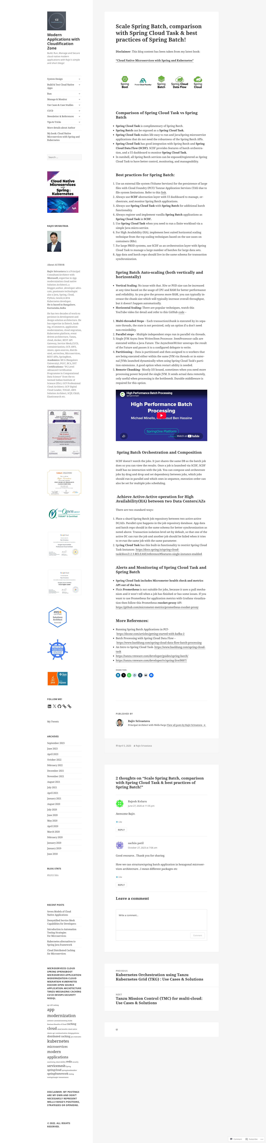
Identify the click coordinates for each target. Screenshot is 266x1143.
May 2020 (52, 820)
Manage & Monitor (57, 99)
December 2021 (55, 770)
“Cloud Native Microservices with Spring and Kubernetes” (155, 60)
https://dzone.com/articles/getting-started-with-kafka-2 (151, 634)
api (48, 1005)
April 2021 (52, 792)
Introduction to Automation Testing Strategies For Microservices (61, 932)
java (72, 1037)
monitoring (51, 1062)
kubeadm (77, 1037)
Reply (121, 829)
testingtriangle (52, 1077)
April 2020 (52, 826)
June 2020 (52, 815)
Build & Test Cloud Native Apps (60, 86)
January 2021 (54, 798)
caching (71, 1024)
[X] (54, 706)
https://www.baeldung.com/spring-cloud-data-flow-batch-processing (159, 642)
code (181, 312)
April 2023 (52, 754)
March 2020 (53, 831)
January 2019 (54, 848)
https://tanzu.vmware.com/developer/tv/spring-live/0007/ (151, 660)
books (70, 1021)
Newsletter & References (60, 116)
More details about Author (61, 127)
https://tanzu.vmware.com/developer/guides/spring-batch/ (152, 656)
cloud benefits (62, 1029)
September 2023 (56, 743)
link (163, 192)
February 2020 (55, 837)
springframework (57, 1073)
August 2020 (53, 804)
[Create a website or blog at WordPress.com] (117, 1029)
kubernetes (58, 1041)
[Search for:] (64, 157)
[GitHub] (59, 706)
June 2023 (52, 748)
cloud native (72, 1029)
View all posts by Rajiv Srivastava (185, 725)
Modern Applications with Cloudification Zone (63, 41)
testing (71, 1074)
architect (50, 1021)
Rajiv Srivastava (144, 745)
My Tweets (53, 721)
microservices (57, 1046)
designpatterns (73, 1033)
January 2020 (54, 842)
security (75, 1062)
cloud (52, 1028)
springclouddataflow (69, 1070)
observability (61, 1062)
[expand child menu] (79, 79)
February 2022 (55, 765)
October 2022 (54, 759)
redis (69, 1061)
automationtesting (60, 1021)
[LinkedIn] (49, 706)
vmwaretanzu (63, 1077)
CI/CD (50, 110)
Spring (68, 1066)
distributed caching (58, 1036)
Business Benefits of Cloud (56, 1024)
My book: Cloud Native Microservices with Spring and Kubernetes (63, 137)
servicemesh (56, 1066)
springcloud (54, 1070)
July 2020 (52, 809)
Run (49, 93)
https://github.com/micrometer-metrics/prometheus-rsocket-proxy (157, 607)
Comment (197, 935)
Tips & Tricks (54, 122)
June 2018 (52, 853)
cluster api (51, 1033)
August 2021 (53, 781)
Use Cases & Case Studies (60, 105)
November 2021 (55, 776)
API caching (54, 1005)
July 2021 (52, 787)
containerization (61, 1033)
